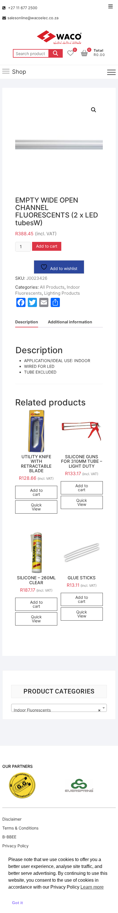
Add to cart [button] (36, 492)
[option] (77, 785)
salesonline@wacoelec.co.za (32, 17)
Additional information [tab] (70, 321)
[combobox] (59, 708)
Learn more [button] (92, 887)
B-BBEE (9, 836)
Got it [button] (17, 902)
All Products (52, 287)
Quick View (36, 506)
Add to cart (46, 246)
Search (55, 53)
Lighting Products (62, 293)
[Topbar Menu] (110, 6)
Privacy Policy (15, 845)
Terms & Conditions (20, 827)
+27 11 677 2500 (22, 7)
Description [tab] (26, 321)
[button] (93, 110)
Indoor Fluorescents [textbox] (57, 710)
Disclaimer (11, 819)
